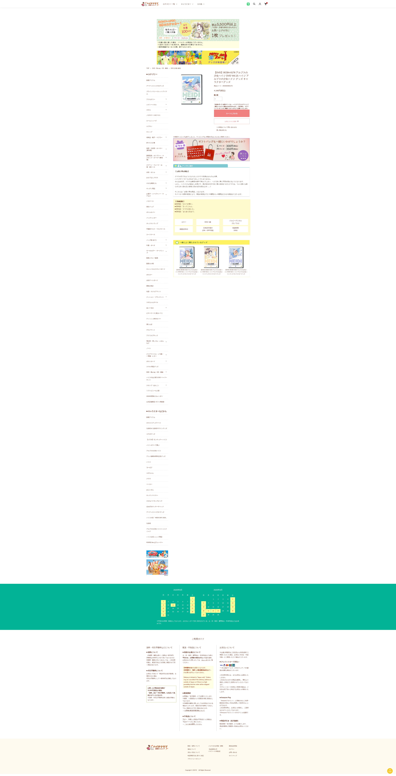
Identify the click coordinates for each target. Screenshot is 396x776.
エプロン (149, 126)
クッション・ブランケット (155, 297)
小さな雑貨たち (151, 183)
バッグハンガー (151, 218)
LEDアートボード (152, 280)
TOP (147, 68)
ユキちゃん (150, 473)
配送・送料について (194, 746)
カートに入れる (232, 113)
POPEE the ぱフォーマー (154, 542)
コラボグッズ (150, 434)
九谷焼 (148, 523)
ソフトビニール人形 (152, 390)
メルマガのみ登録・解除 (215, 746)
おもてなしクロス (152, 177)
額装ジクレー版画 (152, 258)
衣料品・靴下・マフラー (154, 137)
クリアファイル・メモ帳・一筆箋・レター (155, 355)
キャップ (149, 132)
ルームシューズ (151, 121)
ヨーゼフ (149, 467)
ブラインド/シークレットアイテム (156, 93)
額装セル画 (150, 263)
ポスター (149, 274)
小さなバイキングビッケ (154, 501)
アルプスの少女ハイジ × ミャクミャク (156, 530)
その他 (199, 4)
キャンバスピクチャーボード (155, 269)
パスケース (150, 201)
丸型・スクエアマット (153, 291)
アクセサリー (150, 99)
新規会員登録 (233, 746)
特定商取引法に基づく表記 (196, 755)
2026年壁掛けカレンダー (154, 396)
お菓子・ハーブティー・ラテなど (155, 195)
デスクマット (150, 330)
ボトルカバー (150, 212)
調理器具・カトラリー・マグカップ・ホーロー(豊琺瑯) (155, 157)
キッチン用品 (150, 188)
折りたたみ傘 (150, 143)
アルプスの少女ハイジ (153, 451)
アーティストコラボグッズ (155, 86)
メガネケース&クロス (153, 115)
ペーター (149, 484)
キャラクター (186, 4)
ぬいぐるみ (150, 308)
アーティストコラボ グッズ (155, 512)
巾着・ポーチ (150, 245)
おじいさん (150, 490)
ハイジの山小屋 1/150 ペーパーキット (156, 379)
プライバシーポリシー (194, 759)
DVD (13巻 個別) (176, 68)
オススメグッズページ (153, 423)
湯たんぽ (149, 324)
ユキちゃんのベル (152, 302)
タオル (148, 110)
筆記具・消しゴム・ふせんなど (155, 342)
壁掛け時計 (150, 286)
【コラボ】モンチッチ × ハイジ (156, 439)
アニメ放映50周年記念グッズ (155, 456)
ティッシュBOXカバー (153, 319)
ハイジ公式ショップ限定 (154, 537)
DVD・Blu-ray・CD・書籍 (160, 68)
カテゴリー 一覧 (169, 4)
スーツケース (150, 234)
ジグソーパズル (151, 104)
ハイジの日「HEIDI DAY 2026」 (156, 517)
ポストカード (150, 361)
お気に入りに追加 (230, 121)
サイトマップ (233, 755)
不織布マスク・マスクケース (155, 229)
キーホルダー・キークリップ (155, 251)
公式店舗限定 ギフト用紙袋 (155, 402)
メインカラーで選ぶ (152, 445)
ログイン (231, 749)
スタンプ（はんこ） (152, 385)
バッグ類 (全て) (151, 240)
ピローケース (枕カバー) (154, 313)
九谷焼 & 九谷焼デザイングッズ (156, 428)
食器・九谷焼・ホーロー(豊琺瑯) (154, 149)
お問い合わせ (233, 752)
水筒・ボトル (150, 172)
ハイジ (148, 462)
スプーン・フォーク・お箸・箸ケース (154, 166)
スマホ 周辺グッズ (152, 366)
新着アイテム (150, 80)
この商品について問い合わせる (226, 127)
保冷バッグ (150, 206)
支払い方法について (194, 752)
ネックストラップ (152, 223)
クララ (148, 478)
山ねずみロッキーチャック (155, 506)
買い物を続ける (221, 130)
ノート (148, 348)
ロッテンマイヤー (152, 495)
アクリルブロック (152, 335)
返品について (192, 749)
